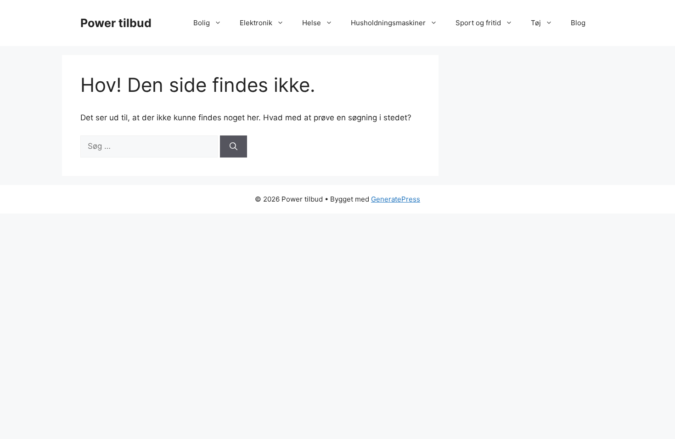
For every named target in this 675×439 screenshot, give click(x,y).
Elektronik (256, 22)
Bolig (201, 22)
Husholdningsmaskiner (388, 22)
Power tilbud (116, 23)
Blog (578, 22)
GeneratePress (395, 199)
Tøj (536, 22)
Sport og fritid (478, 22)
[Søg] (233, 146)
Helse (311, 22)
